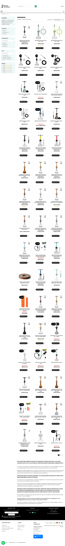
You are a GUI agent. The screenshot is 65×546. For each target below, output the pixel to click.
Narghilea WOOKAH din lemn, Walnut (24, 229)
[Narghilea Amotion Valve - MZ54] (40, 60)
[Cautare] (36, 6)
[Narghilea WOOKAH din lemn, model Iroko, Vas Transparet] (56, 167)
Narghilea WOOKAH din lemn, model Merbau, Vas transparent (24, 202)
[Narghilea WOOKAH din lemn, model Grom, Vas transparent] (40, 167)
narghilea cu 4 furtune (39, 475)
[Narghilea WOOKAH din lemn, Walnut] (24, 221)
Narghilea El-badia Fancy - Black (57, 121)
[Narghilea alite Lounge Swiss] (24, 113)
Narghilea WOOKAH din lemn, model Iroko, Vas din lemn (24, 175)
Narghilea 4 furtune (6, 24)
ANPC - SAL (20, 529)
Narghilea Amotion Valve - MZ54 (40, 68)
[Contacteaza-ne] (63, 11)
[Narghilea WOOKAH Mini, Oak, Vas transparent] (40, 328)
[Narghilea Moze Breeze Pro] (40, 113)
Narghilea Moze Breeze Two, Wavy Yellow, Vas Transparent (40, 148)
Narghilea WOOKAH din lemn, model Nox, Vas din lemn (24, 336)
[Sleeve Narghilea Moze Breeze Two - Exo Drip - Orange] (24, 301)
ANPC (19, 528)
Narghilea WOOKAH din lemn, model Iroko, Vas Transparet (56, 175)
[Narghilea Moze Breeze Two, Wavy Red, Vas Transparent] (56, 140)
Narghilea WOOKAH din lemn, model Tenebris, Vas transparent (40, 229)
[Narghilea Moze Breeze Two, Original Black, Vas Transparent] (24, 140)
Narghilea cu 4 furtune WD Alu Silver (24, 363)
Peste (4, 65)
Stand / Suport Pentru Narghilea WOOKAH (24, 282)
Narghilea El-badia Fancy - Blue (24, 95)
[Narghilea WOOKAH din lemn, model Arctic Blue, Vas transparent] (24, 247)
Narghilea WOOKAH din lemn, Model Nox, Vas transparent (24, 41)
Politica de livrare (5, 529)
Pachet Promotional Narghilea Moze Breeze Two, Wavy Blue (40, 256)
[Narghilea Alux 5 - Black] (56, 435)
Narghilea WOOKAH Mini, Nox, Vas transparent (24, 390)
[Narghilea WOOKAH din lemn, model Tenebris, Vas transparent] (40, 221)
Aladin (4, 43)
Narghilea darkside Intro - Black (56, 68)
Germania (5, 32)
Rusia (4, 30)
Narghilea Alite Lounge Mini (40, 94)
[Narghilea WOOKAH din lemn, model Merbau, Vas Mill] (56, 408)
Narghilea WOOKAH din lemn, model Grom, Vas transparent (40, 175)
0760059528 (54, 511)
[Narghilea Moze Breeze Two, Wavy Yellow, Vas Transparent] (40, 140)
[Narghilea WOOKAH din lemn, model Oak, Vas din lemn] (40, 381)
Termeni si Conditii (5, 526)
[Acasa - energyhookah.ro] (7, 6)
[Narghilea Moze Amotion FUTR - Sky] (40, 31)
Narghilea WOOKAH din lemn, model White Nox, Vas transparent (40, 202)
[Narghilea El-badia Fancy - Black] (56, 113)
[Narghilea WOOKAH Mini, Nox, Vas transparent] (24, 381)
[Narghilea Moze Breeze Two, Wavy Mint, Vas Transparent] (56, 247)
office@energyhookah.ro (54, 513)
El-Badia (4, 46)
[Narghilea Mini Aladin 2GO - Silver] (40, 435)
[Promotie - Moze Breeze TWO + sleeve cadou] (24, 408)
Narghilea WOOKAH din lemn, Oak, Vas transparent (56, 202)
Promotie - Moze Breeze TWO (40, 363)
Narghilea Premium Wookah (7, 21)
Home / (3, 14)
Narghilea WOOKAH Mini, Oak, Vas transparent (40, 336)
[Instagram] (35, 512)
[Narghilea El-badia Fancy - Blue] (24, 86)
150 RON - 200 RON (6, 59)
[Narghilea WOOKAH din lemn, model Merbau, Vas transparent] (24, 194)
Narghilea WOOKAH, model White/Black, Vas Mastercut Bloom (25, 443)
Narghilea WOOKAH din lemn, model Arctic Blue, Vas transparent (24, 256)
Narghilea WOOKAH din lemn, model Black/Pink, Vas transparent (40, 309)
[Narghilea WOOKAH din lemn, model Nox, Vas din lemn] (24, 328)
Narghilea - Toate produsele (8, 20)
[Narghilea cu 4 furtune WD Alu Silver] (24, 355)
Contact (3, 531)
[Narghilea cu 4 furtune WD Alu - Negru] (56, 328)
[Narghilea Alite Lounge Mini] (40, 86)
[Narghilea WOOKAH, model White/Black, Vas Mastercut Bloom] (24, 435)
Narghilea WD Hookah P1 (56, 362)
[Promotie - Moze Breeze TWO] (40, 355)
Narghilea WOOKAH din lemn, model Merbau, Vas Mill (56, 417)
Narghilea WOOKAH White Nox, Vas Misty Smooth (56, 95)
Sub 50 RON (5, 55)
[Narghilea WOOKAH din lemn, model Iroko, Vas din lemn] (24, 167)
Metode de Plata (21, 525)
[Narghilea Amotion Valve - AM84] (24, 60)
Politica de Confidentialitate (7, 528)
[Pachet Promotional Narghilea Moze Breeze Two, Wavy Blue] (40, 247)
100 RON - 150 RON (6, 57)
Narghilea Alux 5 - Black (56, 442)
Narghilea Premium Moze (7, 23)
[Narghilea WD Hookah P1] (56, 355)
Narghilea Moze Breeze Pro (41, 121)
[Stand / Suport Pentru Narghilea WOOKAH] (24, 274)
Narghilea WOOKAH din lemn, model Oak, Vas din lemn (40, 390)
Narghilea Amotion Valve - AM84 (24, 68)
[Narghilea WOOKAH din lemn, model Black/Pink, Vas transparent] (40, 301)
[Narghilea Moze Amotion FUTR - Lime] (56, 31)
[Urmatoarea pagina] (62, 455)
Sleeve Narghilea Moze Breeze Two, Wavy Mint (56, 282)
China (4, 33)
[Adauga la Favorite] (29, 48)
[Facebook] (30, 512)
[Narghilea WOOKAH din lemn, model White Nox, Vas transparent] (40, 194)
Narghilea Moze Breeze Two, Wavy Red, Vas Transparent (57, 148)
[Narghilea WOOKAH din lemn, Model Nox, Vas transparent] (24, 31)
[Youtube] (32, 512)
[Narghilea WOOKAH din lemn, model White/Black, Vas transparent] (56, 221)
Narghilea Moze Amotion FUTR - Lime (56, 41)
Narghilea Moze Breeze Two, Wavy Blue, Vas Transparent (40, 282)
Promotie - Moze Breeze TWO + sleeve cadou (24, 417)
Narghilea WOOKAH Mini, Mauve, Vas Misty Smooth (40, 417)
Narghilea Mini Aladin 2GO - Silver (40, 443)
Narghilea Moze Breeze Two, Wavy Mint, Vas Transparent (57, 256)
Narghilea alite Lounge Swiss (24, 121)
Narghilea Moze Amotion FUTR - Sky (40, 41)
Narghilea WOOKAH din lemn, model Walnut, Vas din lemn (56, 390)
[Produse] (2, 12)
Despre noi (4, 525)
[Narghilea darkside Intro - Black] (56, 60)
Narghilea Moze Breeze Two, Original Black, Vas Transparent (24, 148)
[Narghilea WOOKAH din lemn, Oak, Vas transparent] (56, 194)
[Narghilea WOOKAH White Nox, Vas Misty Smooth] (56, 86)
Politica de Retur (21, 526)
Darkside (5, 44)
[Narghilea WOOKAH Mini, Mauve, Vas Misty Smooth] (40, 408)
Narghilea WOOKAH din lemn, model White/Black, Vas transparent (56, 229)
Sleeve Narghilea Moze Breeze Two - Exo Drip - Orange (24, 309)
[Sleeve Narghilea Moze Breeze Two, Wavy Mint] (56, 274)
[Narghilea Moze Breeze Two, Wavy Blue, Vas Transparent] (40, 274)
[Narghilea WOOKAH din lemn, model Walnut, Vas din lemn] (56, 381)
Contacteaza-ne (39, 536)
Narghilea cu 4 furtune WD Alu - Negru (57, 336)
